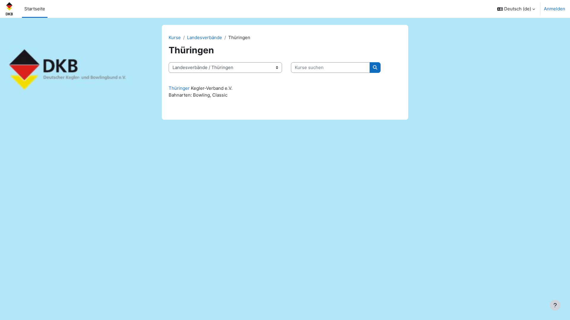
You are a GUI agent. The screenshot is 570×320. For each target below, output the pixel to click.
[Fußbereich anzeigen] (555, 305)
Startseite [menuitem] (34, 9)
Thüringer (179, 88)
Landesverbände (204, 37)
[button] (516, 9)
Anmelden (554, 9)
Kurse (175, 37)
